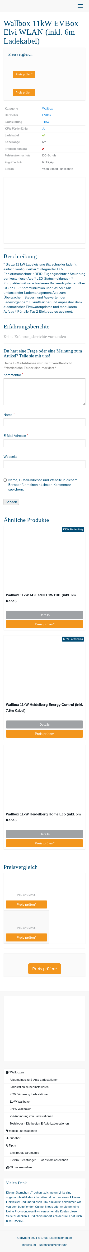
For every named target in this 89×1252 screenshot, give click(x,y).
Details (44, 615)
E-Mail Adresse (16, 435)
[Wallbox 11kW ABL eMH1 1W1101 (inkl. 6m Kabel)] (44, 559)
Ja (43, 128)
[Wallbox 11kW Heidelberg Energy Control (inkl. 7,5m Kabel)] (44, 668)
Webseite (11, 456)
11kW (45, 122)
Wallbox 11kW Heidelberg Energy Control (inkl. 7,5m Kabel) (44, 707)
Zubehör (14, 1138)
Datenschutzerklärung (53, 1245)
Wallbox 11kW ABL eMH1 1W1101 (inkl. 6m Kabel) (41, 598)
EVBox (46, 115)
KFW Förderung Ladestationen (29, 1094)
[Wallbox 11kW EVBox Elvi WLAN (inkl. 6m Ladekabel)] (44, 210)
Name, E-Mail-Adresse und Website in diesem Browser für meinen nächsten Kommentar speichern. (42, 484)
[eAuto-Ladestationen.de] (3, 6)
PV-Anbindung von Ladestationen (31, 1116)
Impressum (29, 1245)
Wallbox (47, 108)
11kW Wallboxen (20, 1101)
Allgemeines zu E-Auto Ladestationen (34, 1079)
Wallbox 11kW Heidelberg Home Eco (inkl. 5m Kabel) (43, 817)
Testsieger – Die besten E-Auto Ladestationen (39, 1123)
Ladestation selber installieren (29, 1087)
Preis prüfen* (24, 74)
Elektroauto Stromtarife (24, 1152)
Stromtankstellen (20, 1167)
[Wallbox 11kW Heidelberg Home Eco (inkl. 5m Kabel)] (44, 778)
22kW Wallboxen (21, 1109)
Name (9, 414)
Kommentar (13, 374)
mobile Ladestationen (22, 1131)
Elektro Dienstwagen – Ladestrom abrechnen (39, 1160)
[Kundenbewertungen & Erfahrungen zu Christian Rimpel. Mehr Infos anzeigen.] (44, 1028)
